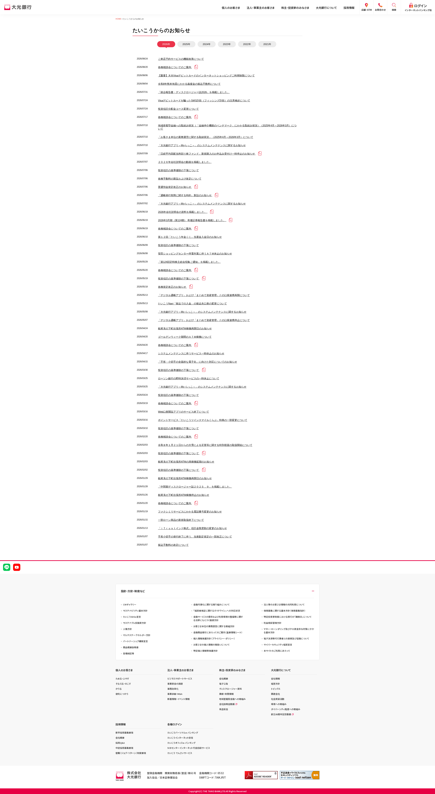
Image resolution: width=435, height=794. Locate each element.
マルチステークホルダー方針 (136, 635)
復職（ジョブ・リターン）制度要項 (131, 753)
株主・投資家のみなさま (295, 8)
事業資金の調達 (175, 683)
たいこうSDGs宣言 (132, 616)
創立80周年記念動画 (281, 714)
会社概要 (223, 678)
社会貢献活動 (277, 699)
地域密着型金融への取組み (232, 699)
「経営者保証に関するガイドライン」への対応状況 (216, 610)
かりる (119, 688)
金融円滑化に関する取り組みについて (211, 604)
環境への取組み (278, 704)
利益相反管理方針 (272, 622)
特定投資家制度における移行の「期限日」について (288, 616)
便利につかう (122, 693)
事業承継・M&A (174, 693)
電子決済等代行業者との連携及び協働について (286, 638)
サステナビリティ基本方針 (135, 610)
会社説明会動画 (227, 704)
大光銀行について (326, 8)
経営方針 (275, 683)
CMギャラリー (129, 604)
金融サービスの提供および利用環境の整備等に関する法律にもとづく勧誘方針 (218, 618)
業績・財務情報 (226, 693)
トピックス (275, 688)
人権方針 (127, 629)
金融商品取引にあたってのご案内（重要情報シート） (217, 632)
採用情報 (349, 8)
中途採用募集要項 (124, 747)
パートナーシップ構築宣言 (135, 641)
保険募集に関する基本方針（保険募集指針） (285, 610)
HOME (118, 19)
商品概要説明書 (130, 647)
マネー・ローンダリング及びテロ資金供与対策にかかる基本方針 (289, 630)
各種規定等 (128, 653)
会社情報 (275, 678)
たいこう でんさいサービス (179, 753)
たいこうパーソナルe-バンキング (182, 732)
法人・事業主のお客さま (260, 8)
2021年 (267, 44)
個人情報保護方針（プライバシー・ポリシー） (214, 638)
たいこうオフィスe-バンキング (181, 742)
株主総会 (223, 709)
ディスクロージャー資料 (230, 688)
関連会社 (275, 693)
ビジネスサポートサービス (179, 678)
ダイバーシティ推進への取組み (285, 709)
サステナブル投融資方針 (134, 622)
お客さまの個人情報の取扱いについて (211, 644)
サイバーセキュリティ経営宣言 (278, 644)
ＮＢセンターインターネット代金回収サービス (188, 747)
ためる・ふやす (122, 678)
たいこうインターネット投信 (180, 737)
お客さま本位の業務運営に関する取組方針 (213, 626)
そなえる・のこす (123, 683)
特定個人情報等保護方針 (205, 650)
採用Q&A (120, 742)
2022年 (247, 44)
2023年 (227, 44)
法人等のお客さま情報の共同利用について (284, 604)
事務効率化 (172, 688)
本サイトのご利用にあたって (277, 650)
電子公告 (223, 683)
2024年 (207, 44)
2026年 (166, 44)
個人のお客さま (231, 8)
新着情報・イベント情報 (178, 699)
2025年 (186, 44)
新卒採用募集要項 (124, 732)
